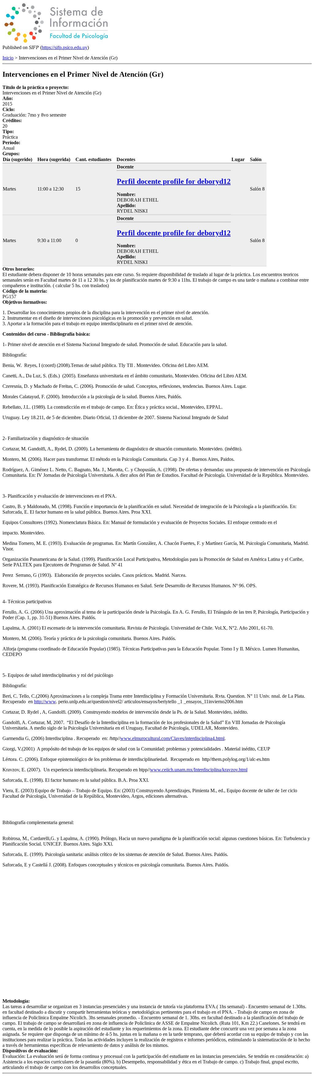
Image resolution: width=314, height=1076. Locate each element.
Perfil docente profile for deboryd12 (174, 181)
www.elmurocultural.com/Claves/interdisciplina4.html (172, 738)
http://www (45, 701)
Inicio (7, 57)
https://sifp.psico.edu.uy (64, 47)
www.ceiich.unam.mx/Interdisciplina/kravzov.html (198, 769)
